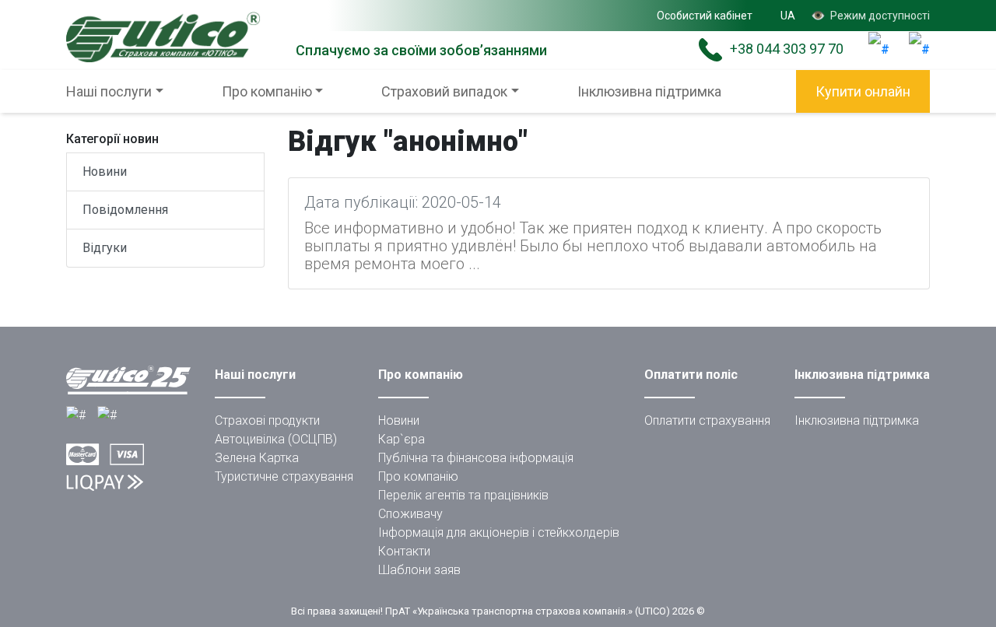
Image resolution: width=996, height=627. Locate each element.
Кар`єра (401, 439)
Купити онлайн (862, 91)
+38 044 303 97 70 (786, 48)
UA (787, 15)
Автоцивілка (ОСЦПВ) (276, 439)
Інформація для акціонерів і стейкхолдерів (498, 532)
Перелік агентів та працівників (463, 495)
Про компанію (418, 476)
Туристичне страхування (284, 476)
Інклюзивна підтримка (649, 91)
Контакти (404, 551)
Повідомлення (125, 209)
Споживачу (410, 513)
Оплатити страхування (707, 420)
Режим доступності (870, 16)
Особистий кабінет (704, 15)
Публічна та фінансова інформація (475, 457)
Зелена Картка (257, 457)
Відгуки (104, 247)
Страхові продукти (267, 420)
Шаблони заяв (419, 569)
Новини (104, 171)
